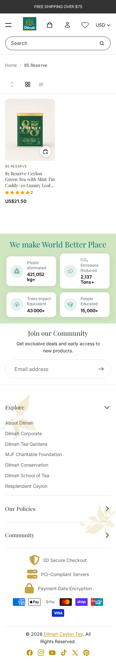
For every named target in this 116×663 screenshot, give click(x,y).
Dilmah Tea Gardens (26, 444)
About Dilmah (19, 423)
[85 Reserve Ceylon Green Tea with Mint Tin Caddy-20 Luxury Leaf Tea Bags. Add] (45, 151)
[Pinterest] (86, 653)
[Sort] (12, 84)
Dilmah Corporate (23, 433)
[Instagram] (41, 653)
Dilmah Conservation (26, 465)
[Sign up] (101, 369)
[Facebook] (30, 653)
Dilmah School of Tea (27, 475)
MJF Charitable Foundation (33, 454)
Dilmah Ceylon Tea (63, 634)
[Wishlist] (85, 25)
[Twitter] (75, 653)
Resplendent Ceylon (26, 486)
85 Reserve (16, 166)
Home (11, 65)
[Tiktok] (64, 653)
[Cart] (50, 25)
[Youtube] (52, 653)
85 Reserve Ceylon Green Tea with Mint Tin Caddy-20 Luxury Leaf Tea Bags (30, 182)
